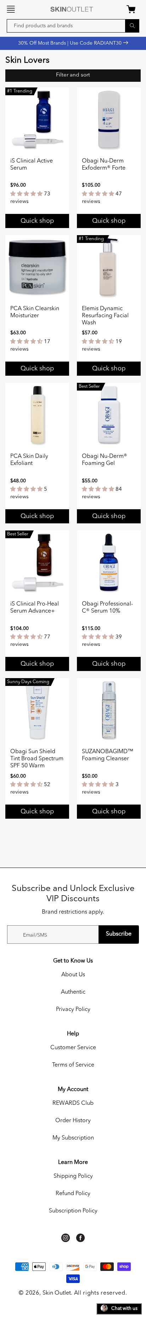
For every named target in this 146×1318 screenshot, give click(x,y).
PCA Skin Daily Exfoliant (29, 460)
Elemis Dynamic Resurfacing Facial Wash (105, 316)
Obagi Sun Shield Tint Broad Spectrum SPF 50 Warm (36, 759)
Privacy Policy (73, 1009)
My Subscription (73, 1138)
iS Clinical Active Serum (31, 164)
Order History (73, 1121)
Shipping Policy (73, 1176)
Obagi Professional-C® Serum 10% (107, 607)
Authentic (73, 992)
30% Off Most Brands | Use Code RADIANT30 (70, 43)
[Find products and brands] (132, 25)
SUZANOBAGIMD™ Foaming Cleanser (107, 755)
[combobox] (73, 26)
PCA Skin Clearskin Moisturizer (34, 312)
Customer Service (73, 1048)
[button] (10, 9)
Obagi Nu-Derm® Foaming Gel (104, 460)
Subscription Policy (73, 1211)
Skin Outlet (57, 1293)
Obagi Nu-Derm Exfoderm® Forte (103, 164)
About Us (73, 975)
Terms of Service (73, 1065)
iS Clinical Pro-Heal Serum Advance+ (34, 607)
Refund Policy (73, 1194)
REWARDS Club (73, 1103)
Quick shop (37, 221)
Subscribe (118, 934)
